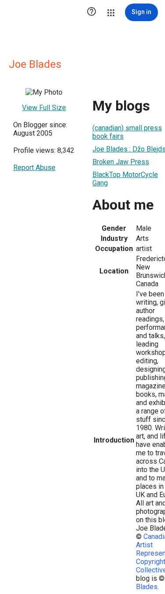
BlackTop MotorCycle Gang (125, 178)
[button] (91, 12)
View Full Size (44, 107)
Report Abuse (34, 167)
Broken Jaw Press (120, 162)
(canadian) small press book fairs (127, 132)
